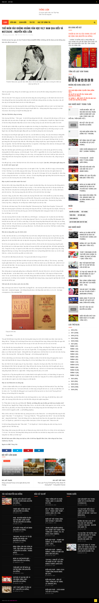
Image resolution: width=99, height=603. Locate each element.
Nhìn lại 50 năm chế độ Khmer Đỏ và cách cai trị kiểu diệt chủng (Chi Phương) (88, 187)
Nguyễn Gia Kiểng (74, 211)
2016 (72, 330)
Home (5, 22)
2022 (72, 378)
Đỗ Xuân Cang (81, 215)
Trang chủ (4, 2)
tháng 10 (73, 370)
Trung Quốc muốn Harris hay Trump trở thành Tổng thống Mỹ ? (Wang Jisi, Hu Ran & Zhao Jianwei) (55, 531)
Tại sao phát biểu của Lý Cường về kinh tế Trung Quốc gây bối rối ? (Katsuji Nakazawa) (87, 512)
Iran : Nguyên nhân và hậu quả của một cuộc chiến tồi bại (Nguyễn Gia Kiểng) (22, 520)
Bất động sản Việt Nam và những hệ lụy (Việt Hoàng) (87, 142)
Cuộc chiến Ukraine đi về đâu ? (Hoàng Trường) (88, 150)
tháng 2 (73, 349)
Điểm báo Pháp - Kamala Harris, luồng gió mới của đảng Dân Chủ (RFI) (54, 551)
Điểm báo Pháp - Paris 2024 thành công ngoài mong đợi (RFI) (54, 571)
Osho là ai (7, 461)
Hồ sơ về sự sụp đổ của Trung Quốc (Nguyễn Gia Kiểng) (80, 95)
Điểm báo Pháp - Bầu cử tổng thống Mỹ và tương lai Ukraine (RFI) (54, 581)
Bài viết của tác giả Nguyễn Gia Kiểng (86, 123)
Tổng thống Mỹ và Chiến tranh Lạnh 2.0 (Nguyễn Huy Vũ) (53, 501)
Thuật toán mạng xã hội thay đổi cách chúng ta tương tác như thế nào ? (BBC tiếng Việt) (88, 255)
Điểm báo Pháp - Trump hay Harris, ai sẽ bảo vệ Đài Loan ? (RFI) (54, 542)
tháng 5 (73, 357)
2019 (72, 338)
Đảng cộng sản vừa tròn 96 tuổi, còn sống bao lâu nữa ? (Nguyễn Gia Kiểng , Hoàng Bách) (22, 549)
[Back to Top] (95, 600)
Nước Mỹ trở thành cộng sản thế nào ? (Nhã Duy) (54, 520)
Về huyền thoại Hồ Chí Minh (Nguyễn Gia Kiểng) (22, 529)
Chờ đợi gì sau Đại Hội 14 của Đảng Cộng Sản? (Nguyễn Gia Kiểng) (21, 579)
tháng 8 (73, 365)
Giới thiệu (10, 2)
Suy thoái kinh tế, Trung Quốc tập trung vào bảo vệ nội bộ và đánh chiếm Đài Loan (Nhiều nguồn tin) (87, 548)
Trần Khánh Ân (74, 218)
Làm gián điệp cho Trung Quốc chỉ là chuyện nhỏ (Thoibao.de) (86, 501)
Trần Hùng (73, 215)
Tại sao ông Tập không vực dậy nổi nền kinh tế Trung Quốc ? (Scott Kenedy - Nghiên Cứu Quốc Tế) (87, 536)
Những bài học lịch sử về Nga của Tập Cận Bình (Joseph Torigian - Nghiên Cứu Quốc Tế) (87, 524)
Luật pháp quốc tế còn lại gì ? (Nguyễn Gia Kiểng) (22, 588)
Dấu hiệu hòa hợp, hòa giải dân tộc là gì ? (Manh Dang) (87, 169)
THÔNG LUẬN (44, 9)
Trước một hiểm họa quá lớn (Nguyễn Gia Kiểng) (21, 510)
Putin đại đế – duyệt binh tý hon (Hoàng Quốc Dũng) (87, 160)
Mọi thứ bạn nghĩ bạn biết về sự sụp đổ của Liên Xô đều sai (87, 265)
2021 (72, 344)
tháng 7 (73, 362)
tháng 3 (73, 351)
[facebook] (97, 2)
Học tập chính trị (44, 22)
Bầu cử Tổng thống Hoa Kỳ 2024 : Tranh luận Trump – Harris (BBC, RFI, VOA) (54, 511)
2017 (72, 333)
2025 (72, 387)
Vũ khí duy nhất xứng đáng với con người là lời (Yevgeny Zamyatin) (34, 470)
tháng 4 (73, 354)
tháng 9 (73, 367)
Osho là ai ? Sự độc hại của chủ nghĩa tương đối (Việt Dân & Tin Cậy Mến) (12, 470)
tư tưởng (31, 35)
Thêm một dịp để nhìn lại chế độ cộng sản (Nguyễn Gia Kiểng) (22, 569)
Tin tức (32, 22)
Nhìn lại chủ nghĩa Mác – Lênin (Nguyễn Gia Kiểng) (22, 559)
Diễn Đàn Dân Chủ (22, 35)
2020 (72, 341)
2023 (72, 381)
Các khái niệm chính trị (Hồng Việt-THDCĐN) (88, 132)
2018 (72, 335)
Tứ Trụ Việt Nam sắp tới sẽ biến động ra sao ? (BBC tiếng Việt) (88, 273)
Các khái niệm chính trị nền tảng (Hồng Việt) (81, 91)
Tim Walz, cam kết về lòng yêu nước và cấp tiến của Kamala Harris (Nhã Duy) (54, 561)
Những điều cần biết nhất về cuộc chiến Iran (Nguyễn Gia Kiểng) (22, 501)
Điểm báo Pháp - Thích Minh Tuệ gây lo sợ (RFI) (55, 590)
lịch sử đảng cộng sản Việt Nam (78, 222)
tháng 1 (73, 346)
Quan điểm (22, 22)
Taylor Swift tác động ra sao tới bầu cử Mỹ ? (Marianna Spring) (88, 291)
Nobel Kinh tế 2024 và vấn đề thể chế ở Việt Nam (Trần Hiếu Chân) (87, 300)
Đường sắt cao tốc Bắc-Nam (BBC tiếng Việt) (88, 176)
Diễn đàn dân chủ (51, 461)
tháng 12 (73, 375)
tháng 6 (73, 359)
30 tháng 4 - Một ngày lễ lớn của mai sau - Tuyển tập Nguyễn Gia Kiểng (83, 99)
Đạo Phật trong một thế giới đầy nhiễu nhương (55, 471)
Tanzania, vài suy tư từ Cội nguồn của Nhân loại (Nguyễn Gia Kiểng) (22, 538)
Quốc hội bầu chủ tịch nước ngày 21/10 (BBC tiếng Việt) (87, 318)
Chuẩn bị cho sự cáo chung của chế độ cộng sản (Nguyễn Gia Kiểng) (82, 34)
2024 (72, 384)
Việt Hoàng (84, 211)
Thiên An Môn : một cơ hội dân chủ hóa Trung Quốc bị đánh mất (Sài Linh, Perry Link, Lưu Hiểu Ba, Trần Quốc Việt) (82, 114)
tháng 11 (73, 372)
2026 (72, 389)
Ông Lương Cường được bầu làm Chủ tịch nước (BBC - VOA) (88, 282)
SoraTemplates (13, 600)
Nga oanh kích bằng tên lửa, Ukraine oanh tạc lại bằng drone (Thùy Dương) (88, 198)
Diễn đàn (13, 22)
